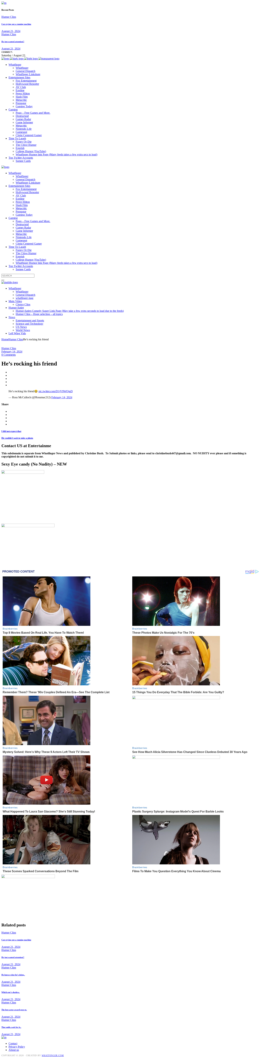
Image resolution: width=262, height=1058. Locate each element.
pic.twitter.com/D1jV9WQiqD (55, 391)
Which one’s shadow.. (10, 992)
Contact (13, 1043)
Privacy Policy (17, 1046)
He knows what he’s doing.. (13, 975)
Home (4, 339)
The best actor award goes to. (14, 1010)
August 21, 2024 (10, 31)
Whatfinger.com (53, 1055)
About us (14, 1049)
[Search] (2, 280)
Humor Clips (8, 16)
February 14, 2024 (11, 351)
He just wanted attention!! (12, 41)
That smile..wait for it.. (11, 1027)
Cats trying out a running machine (16, 24)
